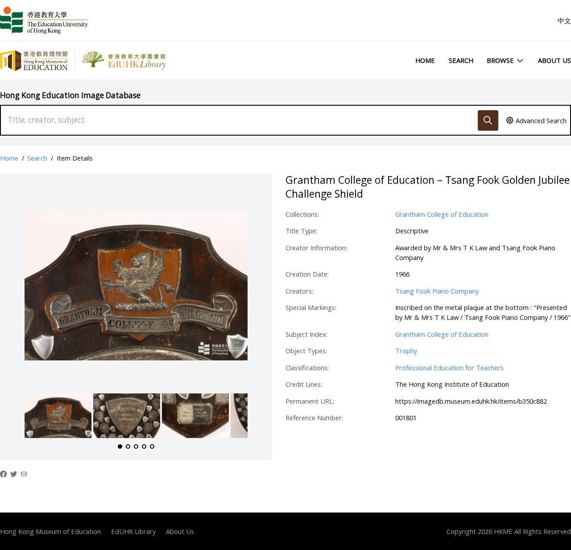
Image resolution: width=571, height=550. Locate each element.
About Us (554, 60)
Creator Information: (316, 247)
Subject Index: (306, 334)
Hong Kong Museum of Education (50, 531)
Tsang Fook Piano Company (437, 290)
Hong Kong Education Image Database (70, 95)
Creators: (299, 290)
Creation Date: (307, 273)
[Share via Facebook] (3, 473)
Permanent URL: (310, 401)
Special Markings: (311, 307)
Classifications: (307, 367)
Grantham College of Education (441, 214)
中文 (564, 20)
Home (425, 60)
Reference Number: (314, 417)
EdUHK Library (133, 531)
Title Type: (301, 230)
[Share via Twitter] (13, 473)
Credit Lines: (304, 384)
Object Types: (306, 350)
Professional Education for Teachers (449, 367)
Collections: (302, 214)
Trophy (406, 350)
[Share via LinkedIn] (24, 473)
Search (461, 60)
